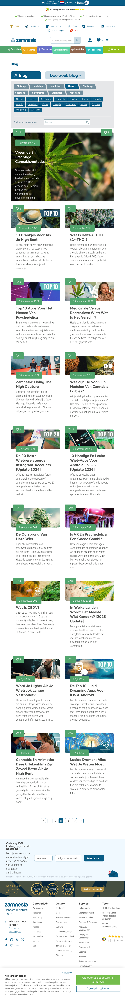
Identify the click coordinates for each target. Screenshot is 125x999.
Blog (58, 913)
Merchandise (38, 936)
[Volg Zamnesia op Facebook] (6, 939)
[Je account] (91, 40)
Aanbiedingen (38, 941)
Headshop (37, 913)
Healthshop (37, 917)
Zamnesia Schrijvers (64, 941)
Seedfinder (60, 908)
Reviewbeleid (84, 947)
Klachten (82, 956)
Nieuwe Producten (63, 917)
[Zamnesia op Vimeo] (17, 939)
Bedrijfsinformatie (86, 913)
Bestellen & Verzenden (88, 922)
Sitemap (59, 955)
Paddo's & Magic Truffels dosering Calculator (109, 916)
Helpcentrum (84, 908)
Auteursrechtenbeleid (87, 961)
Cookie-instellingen (98, 988)
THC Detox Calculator (111, 908)
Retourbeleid (84, 942)
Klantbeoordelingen (64, 931)
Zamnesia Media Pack (65, 936)
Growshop (37, 931)
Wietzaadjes (38, 908)
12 (67, 820)
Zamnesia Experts (63, 946)
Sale (34, 946)
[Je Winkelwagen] (109, 40)
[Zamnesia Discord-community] (17, 945)
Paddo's (36, 927)
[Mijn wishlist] (99, 40)
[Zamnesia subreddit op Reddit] (11, 945)
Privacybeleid (45, 877)
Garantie (82, 952)
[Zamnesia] (28, 40)
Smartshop (37, 922)
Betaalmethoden (86, 917)
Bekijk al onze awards (93, 889)
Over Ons (59, 927)
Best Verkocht (61, 922)
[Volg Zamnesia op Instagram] (11, 939)
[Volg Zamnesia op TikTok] (6, 945)
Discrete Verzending (64, 950)
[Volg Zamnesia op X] (22, 939)
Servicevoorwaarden (70, 877)
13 (74, 820)
